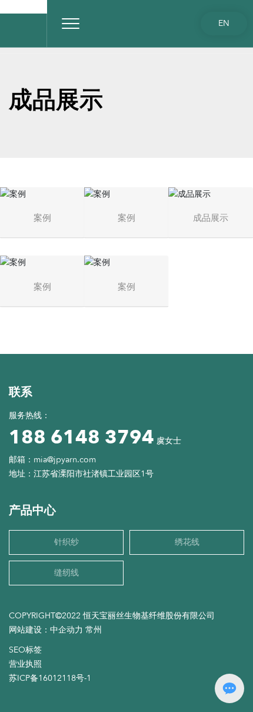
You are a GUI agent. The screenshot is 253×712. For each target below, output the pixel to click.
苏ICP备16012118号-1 (50, 678)
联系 (20, 392)
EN (223, 23)
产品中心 (32, 510)
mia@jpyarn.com (65, 459)
